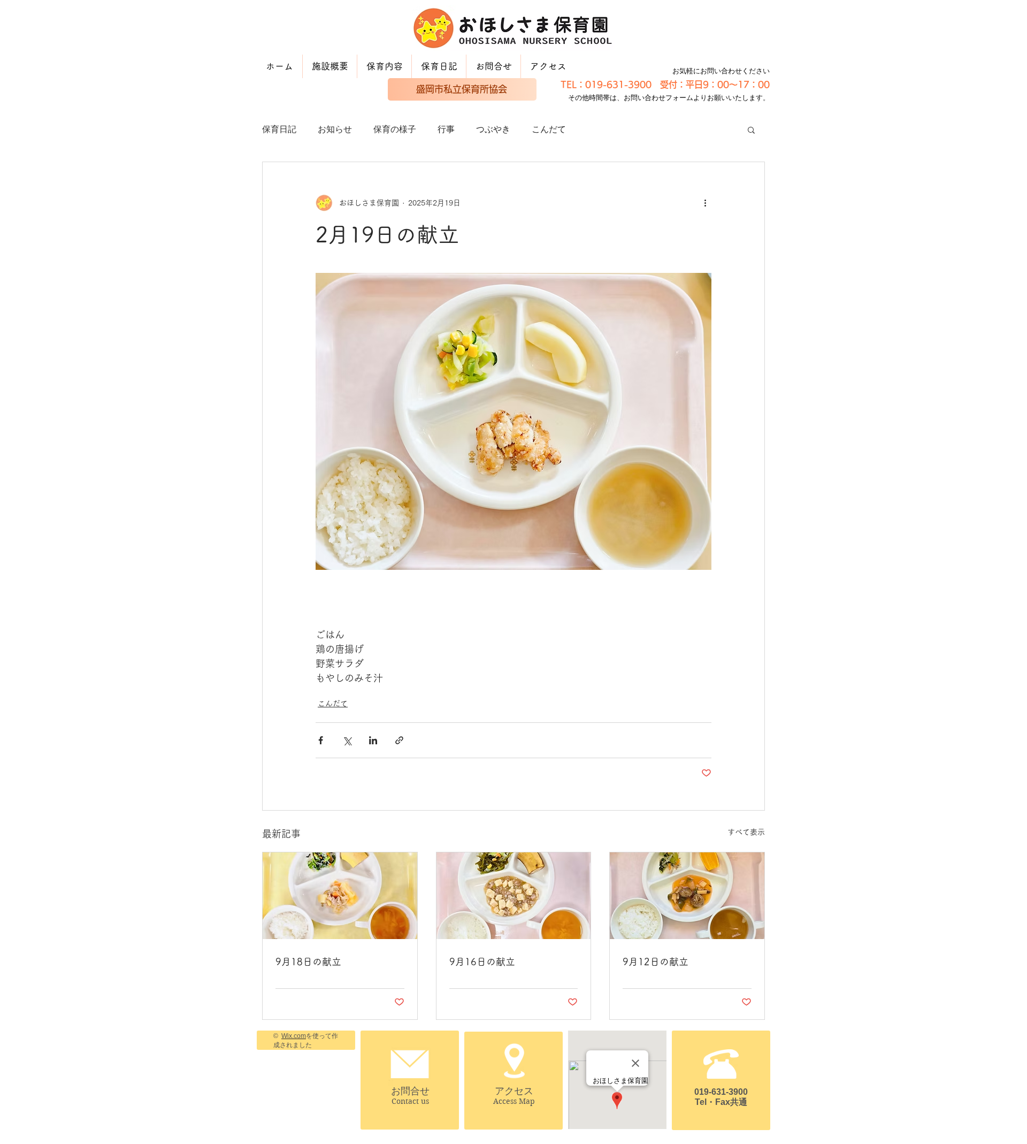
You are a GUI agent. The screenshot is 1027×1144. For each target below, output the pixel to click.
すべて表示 (746, 832)
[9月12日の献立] (687, 895)
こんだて (549, 129)
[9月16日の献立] (513, 895)
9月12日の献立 (655, 961)
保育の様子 (394, 129)
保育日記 (279, 129)
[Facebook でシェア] (321, 740)
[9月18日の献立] (340, 895)
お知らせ (335, 129)
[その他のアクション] (705, 202)
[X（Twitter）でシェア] (347, 740)
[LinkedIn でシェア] (373, 740)
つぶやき (493, 129)
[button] (751, 129)
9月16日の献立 (482, 961)
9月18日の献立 (308, 961)
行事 (446, 129)
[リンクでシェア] (399, 740)
